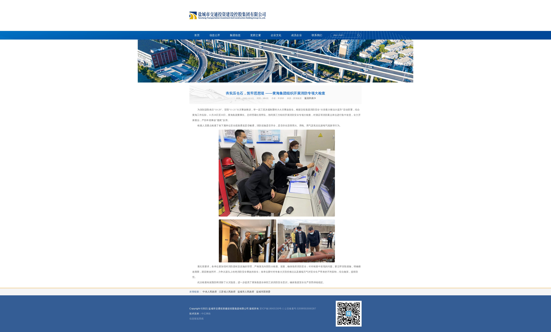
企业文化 (276, 35)
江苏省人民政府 (227, 291)
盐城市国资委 (263, 291)
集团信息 (235, 35)
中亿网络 (206, 313)
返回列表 (309, 98)
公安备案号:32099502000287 (300, 308)
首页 (197, 35)
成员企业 (296, 35)
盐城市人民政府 (246, 291)
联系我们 (317, 35)
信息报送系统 (196, 318)
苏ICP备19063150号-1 (272, 308)
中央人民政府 (210, 291)
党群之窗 (255, 35)
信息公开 (214, 35)
